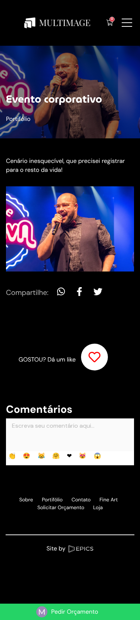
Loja (98, 508)
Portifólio (18, 119)
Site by (57, 548)
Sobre (26, 500)
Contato (81, 500)
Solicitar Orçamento (60, 508)
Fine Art (109, 500)
